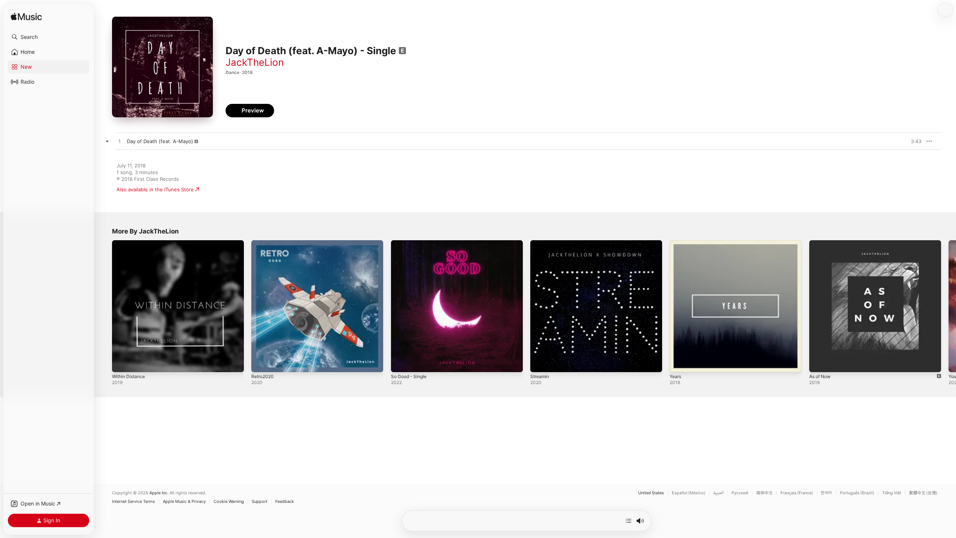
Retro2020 (263, 243)
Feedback (284, 502)
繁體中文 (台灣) (923, 493)
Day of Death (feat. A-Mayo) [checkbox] (160, 141)
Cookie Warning (229, 502)
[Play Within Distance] (121, 362)
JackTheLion (255, 62)
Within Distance (130, 243)
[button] (48, 37)
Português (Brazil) (857, 493)
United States (651, 493)
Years (676, 243)
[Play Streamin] (539, 362)
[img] (26, 17)
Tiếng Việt (891, 493)
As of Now (821, 243)
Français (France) (796, 493)
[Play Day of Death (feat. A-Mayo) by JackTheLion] (119, 141)
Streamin (540, 243)
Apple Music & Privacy (184, 502)
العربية (718, 493)
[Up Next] (628, 521)
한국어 (826, 493)
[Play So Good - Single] (400, 362)
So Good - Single (411, 243)
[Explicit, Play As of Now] (818, 362)
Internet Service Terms (133, 502)
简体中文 (764, 493)
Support (259, 502)
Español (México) (688, 493)
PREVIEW (913, 141)
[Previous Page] (104, 306)
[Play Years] (679, 362)
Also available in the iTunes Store (155, 189)
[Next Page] (948, 306)
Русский (740, 493)
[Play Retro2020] (260, 362)
